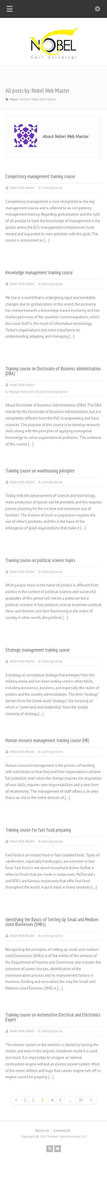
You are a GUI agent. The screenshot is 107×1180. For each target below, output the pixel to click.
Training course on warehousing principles (39, 471)
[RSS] (49, 1148)
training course (52, 188)
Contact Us (62, 1130)
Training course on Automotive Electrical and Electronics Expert (52, 1017)
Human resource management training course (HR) (47, 740)
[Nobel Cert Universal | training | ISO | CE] (53, 58)
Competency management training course (40, 176)
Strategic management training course (37, 650)
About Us (42, 1130)
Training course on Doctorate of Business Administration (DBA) (53, 371)
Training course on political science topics (40, 560)
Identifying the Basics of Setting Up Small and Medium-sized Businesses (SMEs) (52, 921)
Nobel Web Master (22, 188)
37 (81, 1100)
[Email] (57, 1148)
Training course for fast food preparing (38, 830)
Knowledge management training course (39, 272)
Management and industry (27, 392)
